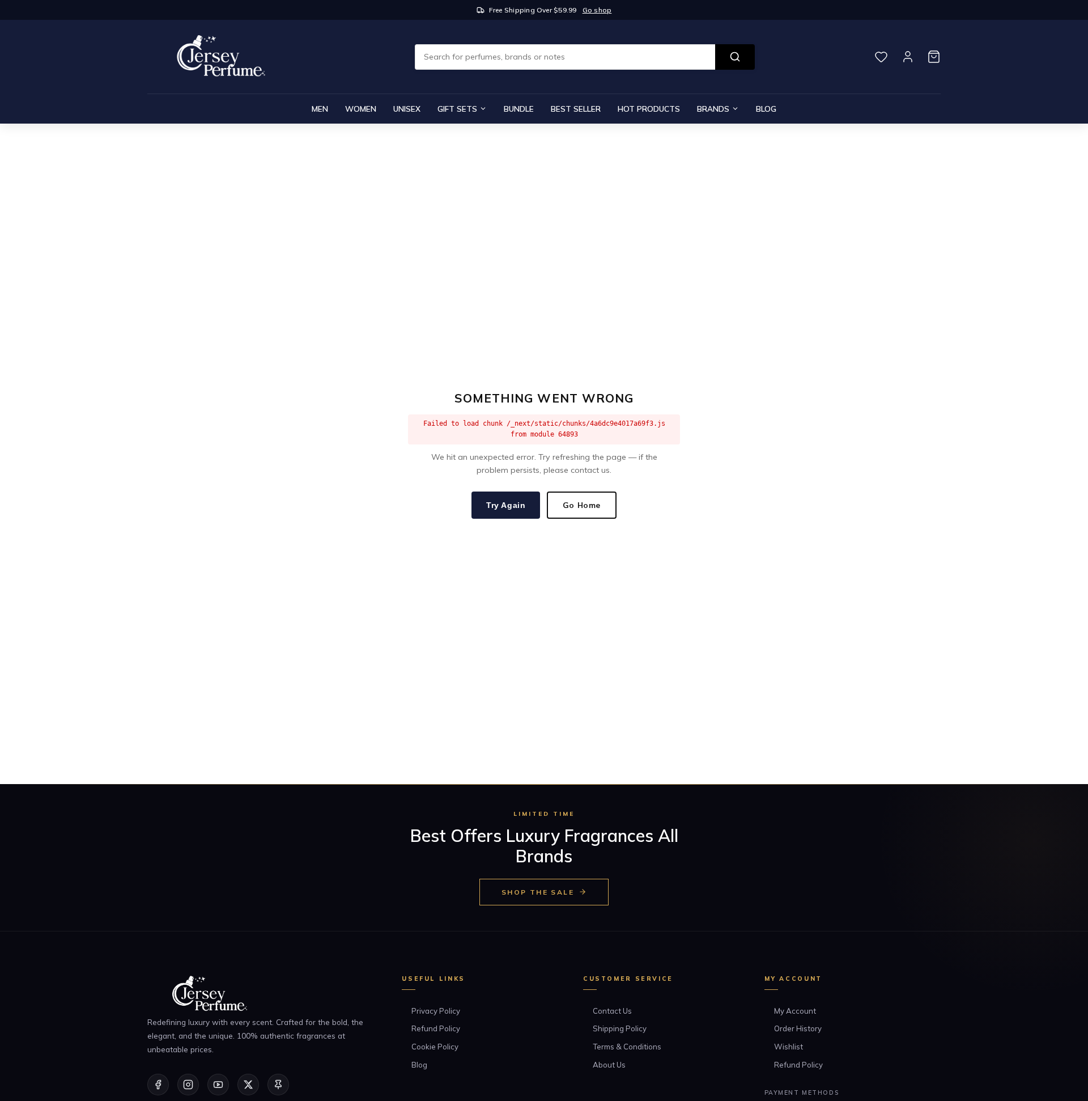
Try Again (505, 505)
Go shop (597, 10)
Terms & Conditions (627, 1046)
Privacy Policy (435, 1010)
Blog (766, 108)
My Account (795, 1010)
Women (360, 108)
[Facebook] (158, 1084)
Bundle (519, 108)
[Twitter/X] (248, 1084)
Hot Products (649, 108)
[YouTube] (218, 1084)
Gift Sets (457, 108)
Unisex (406, 108)
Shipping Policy (620, 1028)
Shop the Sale (538, 892)
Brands (713, 108)
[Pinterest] (278, 1084)
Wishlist (788, 1046)
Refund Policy (435, 1028)
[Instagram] (188, 1084)
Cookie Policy (434, 1046)
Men (320, 108)
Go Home (582, 505)
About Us (609, 1064)
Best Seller (576, 108)
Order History (798, 1028)
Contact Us (612, 1010)
